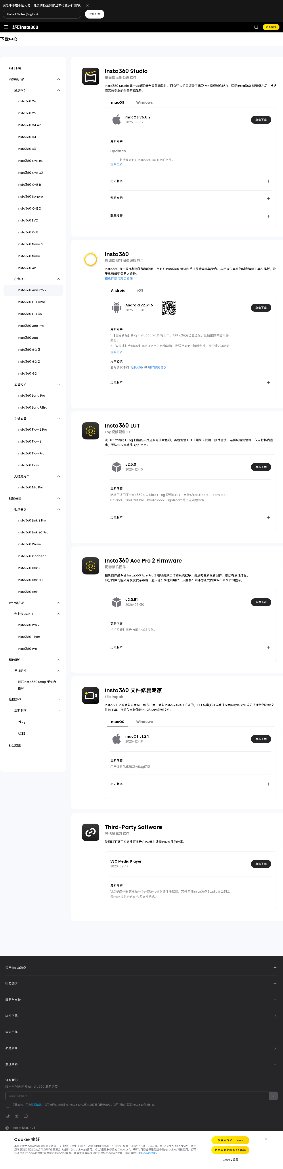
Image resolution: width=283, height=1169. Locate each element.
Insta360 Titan (29, 637)
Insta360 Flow (28, 465)
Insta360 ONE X (29, 208)
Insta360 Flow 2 (29, 441)
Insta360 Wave (29, 544)
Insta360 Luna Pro (31, 395)
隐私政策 (137, 367)
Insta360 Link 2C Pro (33, 532)
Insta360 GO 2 (29, 361)
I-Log (21, 721)
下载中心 (9, 39)
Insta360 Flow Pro (31, 453)
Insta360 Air (27, 268)
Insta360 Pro (27, 649)
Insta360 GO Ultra (31, 302)
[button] (87, 14)
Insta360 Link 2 (29, 568)
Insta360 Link (28, 592)
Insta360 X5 (27, 113)
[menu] (6, 27)
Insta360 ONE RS (30, 161)
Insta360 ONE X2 (30, 173)
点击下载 (261, 120)
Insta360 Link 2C (30, 580)
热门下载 (15, 68)
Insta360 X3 (27, 149)
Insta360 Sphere (30, 196)
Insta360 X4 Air (29, 125)
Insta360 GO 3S (30, 314)
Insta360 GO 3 (29, 349)
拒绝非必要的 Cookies (230, 1150)
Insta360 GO (27, 373)
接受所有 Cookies (230, 1140)
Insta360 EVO (28, 220)
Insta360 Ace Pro (31, 326)
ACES (21, 733)
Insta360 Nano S (30, 244)
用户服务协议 (157, 367)
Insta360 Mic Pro (30, 487)
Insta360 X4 (27, 137)
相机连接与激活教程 (119, 278)
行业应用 (15, 745)
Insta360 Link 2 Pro (32, 520)
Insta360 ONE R (29, 184)
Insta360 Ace (28, 338)
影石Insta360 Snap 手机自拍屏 (37, 685)
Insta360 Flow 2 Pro (32, 429)
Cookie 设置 (230, 1159)
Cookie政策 (148, 1153)
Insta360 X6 (27, 101)
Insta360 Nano (29, 256)
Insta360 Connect (32, 556)
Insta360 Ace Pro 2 (32, 290)
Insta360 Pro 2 (29, 625)
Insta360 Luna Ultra (32, 407)
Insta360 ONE (28, 232)
